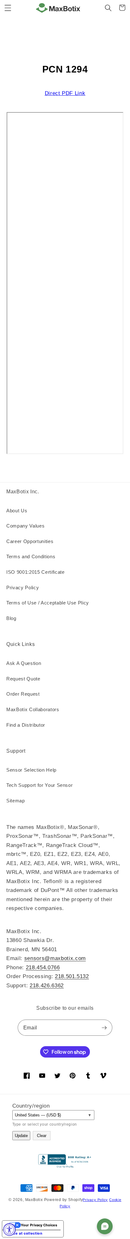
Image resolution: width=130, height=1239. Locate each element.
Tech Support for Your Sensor (39, 785)
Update (21, 1135)
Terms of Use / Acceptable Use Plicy (47, 602)
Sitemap (15, 800)
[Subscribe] (104, 1028)
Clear (41, 1135)
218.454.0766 (43, 967)
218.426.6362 (47, 985)
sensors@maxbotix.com (55, 958)
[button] (8, 7)
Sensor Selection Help (31, 770)
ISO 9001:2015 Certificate (35, 572)
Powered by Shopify (63, 1200)
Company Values (25, 525)
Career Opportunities (29, 541)
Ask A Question (23, 663)
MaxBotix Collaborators (32, 709)
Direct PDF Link (65, 93)
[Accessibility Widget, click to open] (9, 1229)
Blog (11, 618)
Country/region (31, 1106)
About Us (16, 510)
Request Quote (23, 678)
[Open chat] (105, 1226)
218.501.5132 (72, 976)
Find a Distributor (25, 725)
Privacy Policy (22, 587)
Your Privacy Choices (39, 1225)
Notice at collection (24, 1233)
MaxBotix (34, 1200)
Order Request (23, 694)
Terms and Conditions (30, 556)
